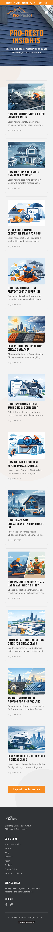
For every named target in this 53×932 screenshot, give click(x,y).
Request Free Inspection (26, 789)
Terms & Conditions (13, 873)
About (7, 860)
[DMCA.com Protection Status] (26, 922)
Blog (7, 852)
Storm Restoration (13, 844)
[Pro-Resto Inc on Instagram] (12, 904)
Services (9, 856)
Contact (8, 865)
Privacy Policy (11, 869)
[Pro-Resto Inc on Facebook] (6, 904)
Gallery (8, 848)
